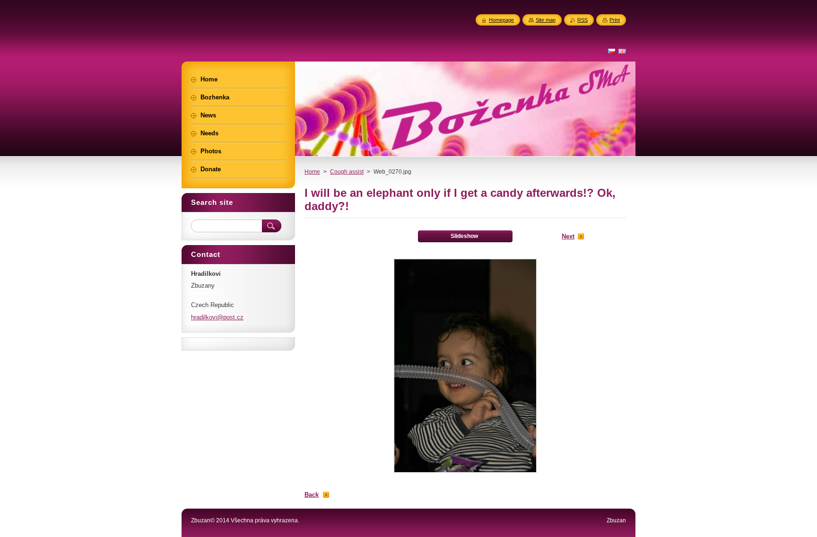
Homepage (501, 20)
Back (311, 494)
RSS (582, 20)
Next (568, 236)
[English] (622, 51)
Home (312, 172)
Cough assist (347, 172)
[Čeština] (611, 51)
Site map (546, 20)
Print (614, 20)
